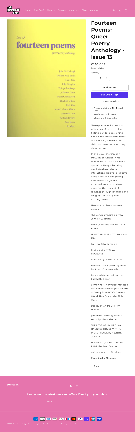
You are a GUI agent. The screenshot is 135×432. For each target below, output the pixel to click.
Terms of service (82, 424)
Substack (13, 384)
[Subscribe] (88, 402)
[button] (51, 10)
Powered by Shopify (36, 424)
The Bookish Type (20, 424)
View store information (105, 118)
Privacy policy (67, 424)
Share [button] (97, 366)
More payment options (109, 101)
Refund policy (53, 424)
